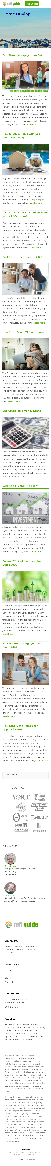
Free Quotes (32, 4)
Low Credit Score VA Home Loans (23, 332)
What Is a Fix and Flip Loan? (20, 485)
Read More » (32, 124)
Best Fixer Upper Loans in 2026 (22, 257)
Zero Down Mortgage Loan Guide (23, 55)
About (8, 978)
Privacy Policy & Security (18, 1152)
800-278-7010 (11, 1007)
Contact (9, 982)
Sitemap (36, 1154)
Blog (7, 974)
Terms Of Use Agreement (21, 1154)
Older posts (10, 775)
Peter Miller (9, 895)
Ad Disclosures (34, 1152)
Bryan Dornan (10, 866)
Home (8, 970)
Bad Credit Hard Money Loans (21, 410)
